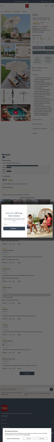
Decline (41, 438)
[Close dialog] (51, 206)
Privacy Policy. (26, 434)
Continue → (14, 228)
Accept (29, 438)
